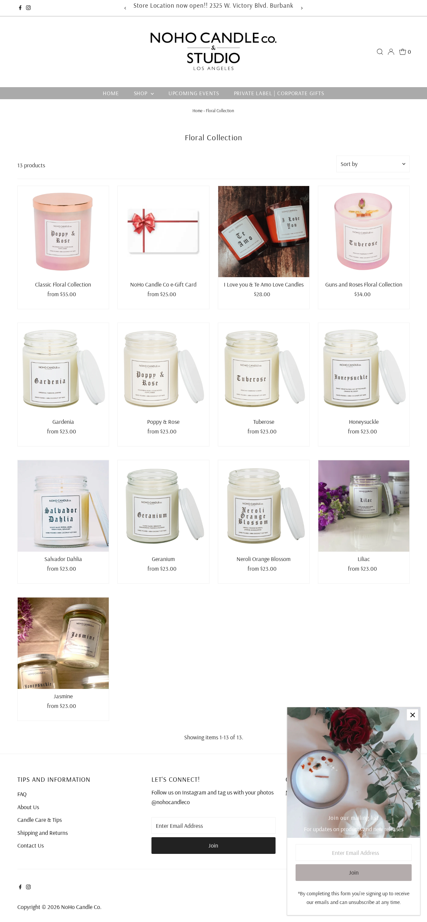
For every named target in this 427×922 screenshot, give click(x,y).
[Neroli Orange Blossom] (263, 505)
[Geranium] (163, 505)
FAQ (22, 794)
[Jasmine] (63, 643)
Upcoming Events (193, 93)
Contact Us (30, 845)
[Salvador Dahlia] (63, 505)
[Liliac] (363, 505)
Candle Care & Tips (39, 819)
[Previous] (125, 8)
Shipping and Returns (42, 833)
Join (213, 845)
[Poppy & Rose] (163, 368)
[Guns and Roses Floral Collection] (363, 231)
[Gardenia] (63, 368)
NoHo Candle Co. (81, 907)
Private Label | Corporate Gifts (279, 93)
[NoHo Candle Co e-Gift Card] (163, 231)
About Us (28, 807)
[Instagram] (28, 8)
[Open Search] (380, 52)
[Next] (301, 8)
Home (111, 93)
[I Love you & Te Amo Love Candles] (263, 231)
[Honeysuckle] (363, 368)
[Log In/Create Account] (391, 52)
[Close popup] (412, 715)
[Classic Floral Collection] (63, 231)
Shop (141, 93)
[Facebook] (20, 8)
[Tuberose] (263, 368)
